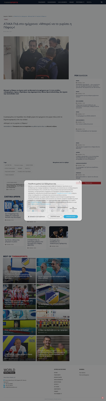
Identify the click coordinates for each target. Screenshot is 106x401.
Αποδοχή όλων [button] (70, 216)
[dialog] (53, 200)
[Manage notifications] (102, 398)
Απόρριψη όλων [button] (55, 216)
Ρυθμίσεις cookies (35, 204)
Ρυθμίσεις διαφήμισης (36, 202)
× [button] (79, 181)
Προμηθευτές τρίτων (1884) (64, 193)
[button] (36, 216)
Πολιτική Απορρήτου (45, 204)
